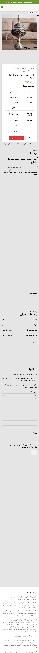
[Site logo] (17, 8)
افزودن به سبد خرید (16, 138)
